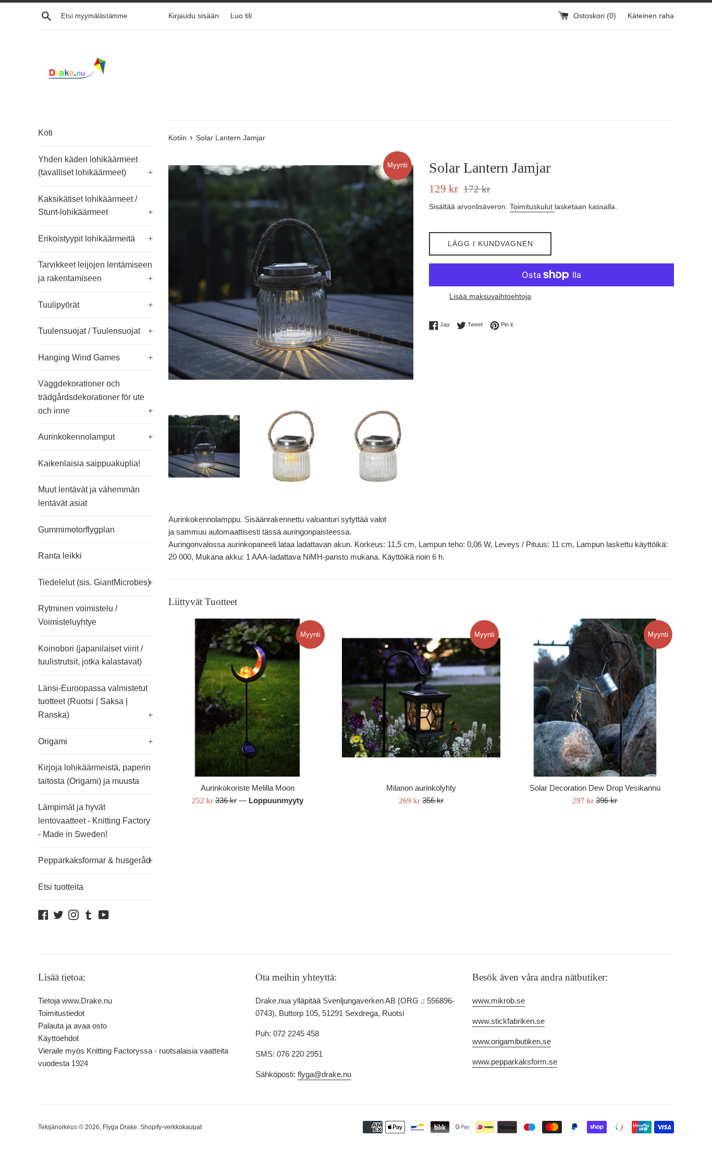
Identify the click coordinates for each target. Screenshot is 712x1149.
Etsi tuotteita (60, 886)
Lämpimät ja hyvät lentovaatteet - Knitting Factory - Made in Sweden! (94, 820)
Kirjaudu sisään (193, 16)
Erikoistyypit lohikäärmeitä (95, 238)
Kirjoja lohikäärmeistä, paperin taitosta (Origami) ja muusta (94, 774)
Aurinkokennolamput (95, 436)
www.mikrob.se (498, 1000)
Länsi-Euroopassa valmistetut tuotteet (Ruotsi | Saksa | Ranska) (95, 701)
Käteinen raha (651, 16)
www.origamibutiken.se (511, 1041)
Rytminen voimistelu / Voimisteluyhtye (77, 615)
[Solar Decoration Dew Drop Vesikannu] (595, 698)
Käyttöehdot (58, 1038)
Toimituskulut (532, 206)
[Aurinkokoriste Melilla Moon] (247, 698)
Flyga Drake (120, 1127)
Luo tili (241, 16)
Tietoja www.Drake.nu (75, 1000)
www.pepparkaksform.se (514, 1061)
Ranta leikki (60, 555)
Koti (45, 132)
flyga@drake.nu (324, 1074)
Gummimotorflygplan (76, 529)
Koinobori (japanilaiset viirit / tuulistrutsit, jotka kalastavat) (90, 655)
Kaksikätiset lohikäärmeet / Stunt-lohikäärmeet (95, 206)
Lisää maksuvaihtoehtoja (490, 296)
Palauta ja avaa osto (72, 1025)
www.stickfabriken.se (508, 1021)
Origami (95, 741)
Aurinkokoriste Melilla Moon (247, 787)
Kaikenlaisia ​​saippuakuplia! (89, 463)
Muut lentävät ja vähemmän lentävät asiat (89, 496)
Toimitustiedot (61, 1013)
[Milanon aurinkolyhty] (421, 698)
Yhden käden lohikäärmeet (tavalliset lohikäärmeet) (95, 166)
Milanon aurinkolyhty (421, 787)
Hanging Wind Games (95, 357)
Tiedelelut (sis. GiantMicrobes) (95, 582)
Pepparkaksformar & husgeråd (95, 860)
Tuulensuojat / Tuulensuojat (95, 330)
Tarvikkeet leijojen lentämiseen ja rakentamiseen (95, 271)
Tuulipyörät (95, 304)
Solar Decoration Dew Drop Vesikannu (595, 787)
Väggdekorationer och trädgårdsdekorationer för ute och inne (95, 397)
